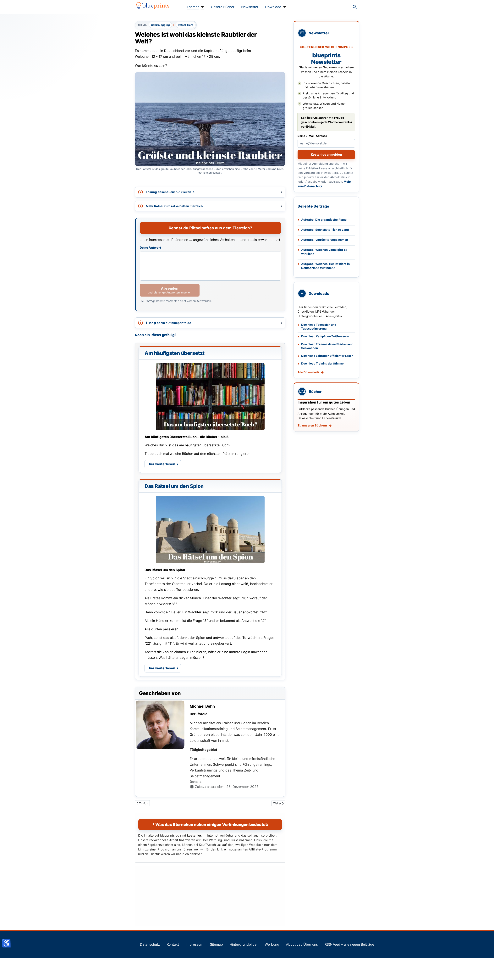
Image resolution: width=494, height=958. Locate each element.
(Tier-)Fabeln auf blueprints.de (168, 323)
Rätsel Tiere (185, 24)
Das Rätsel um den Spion (174, 486)
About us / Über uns (302, 944)
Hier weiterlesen (164, 465)
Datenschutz (150, 944)
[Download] (283, 6)
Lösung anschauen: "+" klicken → (170, 192)
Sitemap (216, 944)
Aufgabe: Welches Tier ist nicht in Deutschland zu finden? (325, 266)
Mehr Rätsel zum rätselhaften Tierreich (174, 206)
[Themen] (201, 6)
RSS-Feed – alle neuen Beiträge (349, 944)
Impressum (194, 944)
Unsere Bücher (222, 7)
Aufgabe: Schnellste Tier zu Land (325, 229)
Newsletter (249, 7)
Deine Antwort (150, 247)
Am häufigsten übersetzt (175, 353)
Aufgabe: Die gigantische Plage (324, 219)
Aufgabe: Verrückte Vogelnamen (324, 240)
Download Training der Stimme (322, 363)
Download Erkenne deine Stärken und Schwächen (327, 346)
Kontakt (173, 944)
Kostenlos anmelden (326, 154)
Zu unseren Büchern (312, 425)
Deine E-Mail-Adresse (312, 135)
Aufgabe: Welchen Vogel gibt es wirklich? (324, 252)
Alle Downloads (308, 372)
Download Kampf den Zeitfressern (325, 336)
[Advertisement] (210, 896)
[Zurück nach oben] (487, 951)
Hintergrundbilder (244, 944)
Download (273, 7)
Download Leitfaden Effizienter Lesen (327, 356)
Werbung (272, 944)
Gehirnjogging (160, 24)
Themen (193, 7)
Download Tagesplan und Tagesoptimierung (318, 327)
